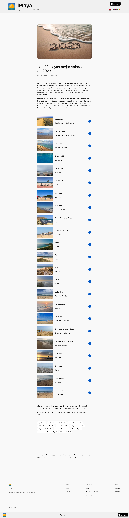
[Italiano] (118, 9)
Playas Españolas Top (78, 426)
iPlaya (24, 5)
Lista (55, 75)
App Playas (42, 423)
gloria (50, 75)
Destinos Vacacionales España (56, 423)
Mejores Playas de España (46, 426)
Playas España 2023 (62, 426)
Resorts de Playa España (62, 429)
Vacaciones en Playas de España (48, 432)
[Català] (120, 9)
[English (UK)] (112, 9)
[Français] (116, 9)
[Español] (110, 9)
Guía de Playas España (75, 423)
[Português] (114, 9)
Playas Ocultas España (45, 429)
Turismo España (76, 429)
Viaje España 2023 (65, 432)
